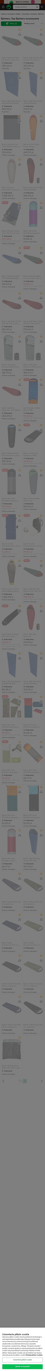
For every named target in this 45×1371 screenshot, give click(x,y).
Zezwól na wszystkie (22, 1366)
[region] (22, 1349)
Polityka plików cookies (34, 1355)
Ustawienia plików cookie (22, 1360)
